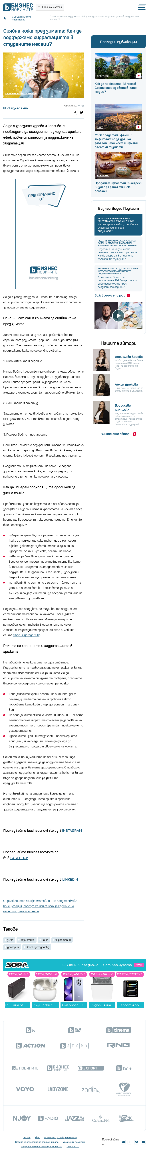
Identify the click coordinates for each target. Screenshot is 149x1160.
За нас (27, 1137)
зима (10, 940)
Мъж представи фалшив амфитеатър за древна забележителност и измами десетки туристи (116, 141)
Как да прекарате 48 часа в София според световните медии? (116, 88)
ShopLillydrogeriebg (37, 947)
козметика (28, 940)
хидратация (63, 940)
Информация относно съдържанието (41, 1146)
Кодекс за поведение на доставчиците (37, 1142)
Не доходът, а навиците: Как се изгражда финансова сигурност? (116, 219)
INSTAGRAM (72, 830)
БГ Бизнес (103, 76)
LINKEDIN (70, 879)
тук (139, 965)
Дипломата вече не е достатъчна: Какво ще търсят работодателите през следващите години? (118, 271)
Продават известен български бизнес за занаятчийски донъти (118, 187)
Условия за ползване (74, 1142)
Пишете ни (73, 1146)
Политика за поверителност (60, 1137)
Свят (100, 127)
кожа (45, 940)
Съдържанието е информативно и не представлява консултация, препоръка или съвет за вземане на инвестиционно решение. (40, 906)
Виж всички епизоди (109, 295)
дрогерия (13, 947)
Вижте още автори (116, 434)
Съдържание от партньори (21, 18)
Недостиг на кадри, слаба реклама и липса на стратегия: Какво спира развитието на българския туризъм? (117, 243)
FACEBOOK (19, 858)
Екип (37, 1137)
